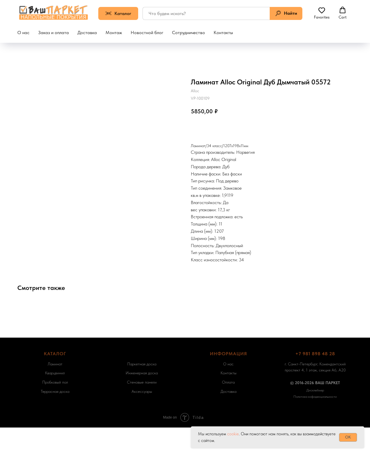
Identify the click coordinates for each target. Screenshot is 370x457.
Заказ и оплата (53, 32)
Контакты (223, 32)
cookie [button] (233, 433)
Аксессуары (142, 391)
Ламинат (55, 364)
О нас (23, 32)
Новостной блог (147, 32)
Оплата (228, 382)
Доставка (87, 32)
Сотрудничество (188, 32)
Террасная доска (55, 391)
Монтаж (114, 32)
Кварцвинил (55, 373)
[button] (322, 13)
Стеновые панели (142, 382)
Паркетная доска (141, 364)
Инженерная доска (141, 373)
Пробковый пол (55, 382)
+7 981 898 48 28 (315, 353)
